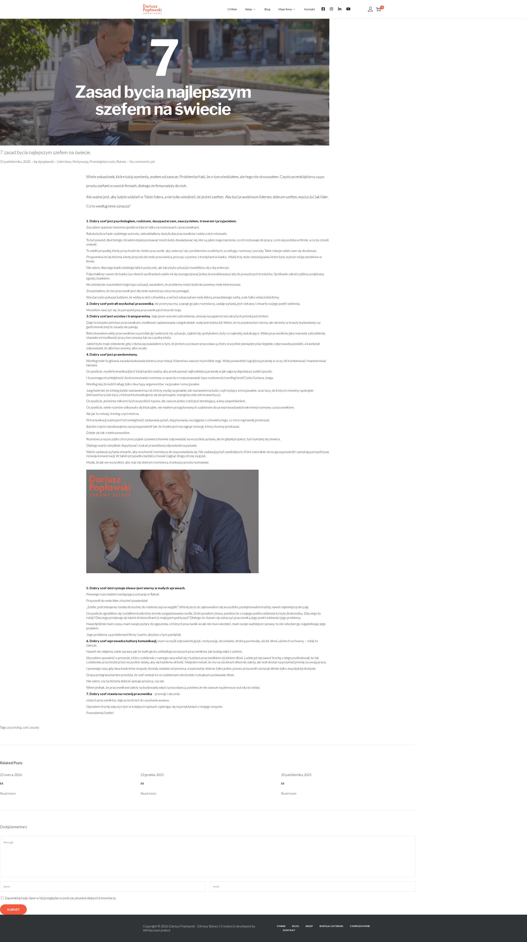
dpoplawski (46, 161)
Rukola (121, 161)
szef (25, 727)
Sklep (309, 926)
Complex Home (360, 926)
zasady (34, 727)
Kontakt (289, 930)
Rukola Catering (331, 926)
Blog (295, 926)
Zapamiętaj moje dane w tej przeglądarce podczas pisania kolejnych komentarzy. (60, 898)
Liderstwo (64, 161)
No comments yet (142, 161)
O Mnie (281, 926)
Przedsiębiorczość (102, 161)
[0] (378, 9)
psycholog (14, 727)
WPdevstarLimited (156, 930)
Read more (8, 793)
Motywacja (80, 161)
